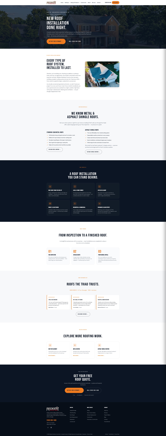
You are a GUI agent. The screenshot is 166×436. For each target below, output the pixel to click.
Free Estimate (115, 2)
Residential (72, 419)
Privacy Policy (116, 434)
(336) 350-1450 (108, 2)
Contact (99, 2)
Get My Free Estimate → (56, 41)
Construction (83, 2)
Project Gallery (107, 415)
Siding (88, 410)
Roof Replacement (74, 417)
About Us (106, 410)
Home (62, 2)
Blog (105, 417)
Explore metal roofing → (55, 149)
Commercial (72, 421)
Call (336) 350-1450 (75, 41)
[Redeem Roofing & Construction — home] (51, 2)
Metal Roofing (73, 412)
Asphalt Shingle (73, 410)
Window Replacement (91, 415)
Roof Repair (72, 415)
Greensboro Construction (92, 419)
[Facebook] (48, 427)
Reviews (94, 2)
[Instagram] (51, 427)
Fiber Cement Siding (91, 412)
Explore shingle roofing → (93, 152)
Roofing (51, 14)
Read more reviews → (83, 314)
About (89, 2)
